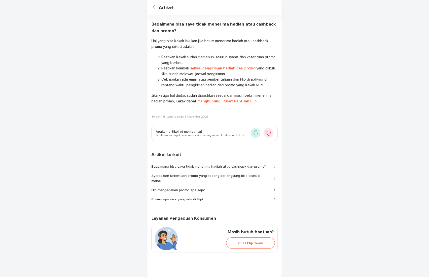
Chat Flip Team (250, 243)
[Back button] (155, 7)
